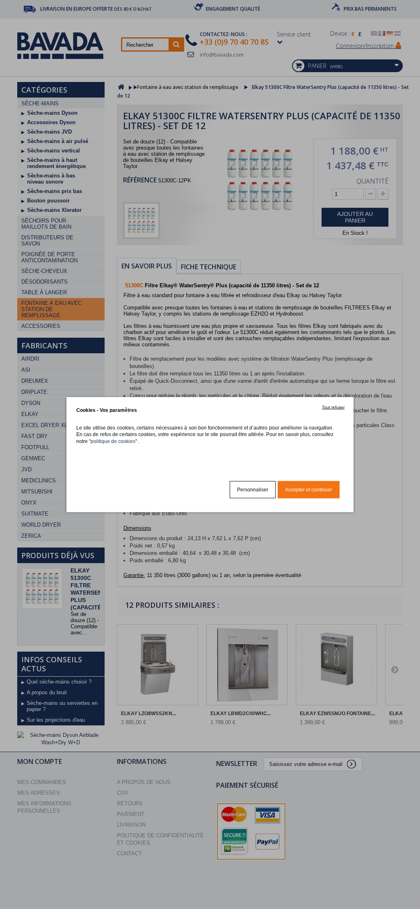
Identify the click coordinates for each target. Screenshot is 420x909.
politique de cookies (113, 440)
